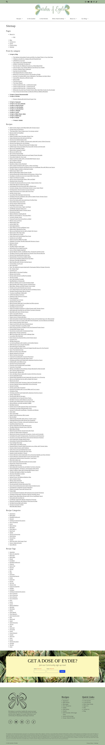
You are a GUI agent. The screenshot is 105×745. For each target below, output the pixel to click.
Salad (11, 621)
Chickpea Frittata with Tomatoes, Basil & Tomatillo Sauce (25, 494)
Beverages (12, 515)
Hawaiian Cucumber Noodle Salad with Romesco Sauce (24, 241)
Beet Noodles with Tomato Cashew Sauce (21, 262)
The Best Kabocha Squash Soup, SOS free (21, 427)
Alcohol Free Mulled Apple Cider (18, 140)
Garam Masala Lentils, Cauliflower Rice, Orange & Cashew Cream (27, 251)
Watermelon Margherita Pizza (18, 229)
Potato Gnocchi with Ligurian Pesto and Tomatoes (23, 406)
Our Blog (84, 19)
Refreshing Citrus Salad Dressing (18, 248)
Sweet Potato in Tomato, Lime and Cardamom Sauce (24, 422)
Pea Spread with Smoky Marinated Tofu (20, 484)
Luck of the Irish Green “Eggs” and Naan (20, 207)
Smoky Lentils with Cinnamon (17, 387)
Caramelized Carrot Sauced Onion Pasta (21, 398)
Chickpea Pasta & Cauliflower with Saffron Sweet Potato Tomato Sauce (28, 196)
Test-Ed (12, 645)
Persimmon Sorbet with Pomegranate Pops (21, 331)
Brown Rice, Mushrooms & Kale (18, 463)
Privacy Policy (13, 45)
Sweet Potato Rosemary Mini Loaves (19, 415)
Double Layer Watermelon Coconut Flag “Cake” (22, 401)
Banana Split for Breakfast (17, 133)
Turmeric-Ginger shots (16, 217)
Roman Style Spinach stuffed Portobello (20, 276)
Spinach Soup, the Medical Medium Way (20, 477)
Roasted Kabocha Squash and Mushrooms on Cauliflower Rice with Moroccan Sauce (32, 167)
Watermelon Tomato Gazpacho (18, 332)
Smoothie (12, 629)
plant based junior (15, 616)
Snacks (11, 539)
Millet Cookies (13, 245)
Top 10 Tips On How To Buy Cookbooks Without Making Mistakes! (30, 91)
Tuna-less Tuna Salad (15, 367)
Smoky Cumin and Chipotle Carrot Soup (20, 288)
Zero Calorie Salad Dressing (17, 370)
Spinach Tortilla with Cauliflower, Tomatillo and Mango (24, 410)
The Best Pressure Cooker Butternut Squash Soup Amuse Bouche (27, 253)
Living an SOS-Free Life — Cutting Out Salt (24, 88)
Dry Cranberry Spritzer (16, 160)
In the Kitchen (44, 19)
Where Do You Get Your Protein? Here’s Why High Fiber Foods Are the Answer (34, 90)
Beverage (12, 555)
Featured (17, 102)
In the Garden (31, 19)
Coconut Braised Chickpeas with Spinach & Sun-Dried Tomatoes (27, 492)
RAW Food (18, 115)
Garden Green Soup (15, 193)
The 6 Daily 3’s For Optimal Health (22, 62)
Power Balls (13, 491)
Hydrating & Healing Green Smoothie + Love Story (23, 458)
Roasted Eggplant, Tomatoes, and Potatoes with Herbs (24, 468)
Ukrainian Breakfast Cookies (17, 474)
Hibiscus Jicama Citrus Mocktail (18, 351)
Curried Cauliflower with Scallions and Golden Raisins (24, 343)
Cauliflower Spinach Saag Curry (18, 208)
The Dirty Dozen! (17, 81)
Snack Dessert (13, 633)
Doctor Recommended (21, 94)
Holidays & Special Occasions (17, 520)
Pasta (11, 610)
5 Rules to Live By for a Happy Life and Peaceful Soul (27, 59)
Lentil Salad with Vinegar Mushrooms (20, 439)
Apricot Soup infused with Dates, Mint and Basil (22, 179)
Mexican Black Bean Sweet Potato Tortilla (21, 172)
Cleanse (12, 564)
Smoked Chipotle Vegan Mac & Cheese (20, 291)
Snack (11, 631)
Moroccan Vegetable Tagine (17, 148)
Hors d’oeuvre (13, 597)
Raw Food (12, 531)
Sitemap (12, 47)
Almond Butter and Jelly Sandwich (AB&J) (21, 403)
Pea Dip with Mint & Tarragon (17, 396)
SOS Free (12, 636)
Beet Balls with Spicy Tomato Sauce (19, 312)
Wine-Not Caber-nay (15, 460)
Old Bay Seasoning (15, 341)
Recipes (18, 19)
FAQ (14, 37)
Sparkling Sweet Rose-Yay (16, 424)
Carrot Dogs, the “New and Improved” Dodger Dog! (23, 145)
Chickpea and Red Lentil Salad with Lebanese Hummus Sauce (26, 360)
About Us (72, 19)
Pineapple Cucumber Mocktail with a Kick (21, 408)
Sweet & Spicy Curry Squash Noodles (19, 344)
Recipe (17, 117)
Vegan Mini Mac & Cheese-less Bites (19, 184)
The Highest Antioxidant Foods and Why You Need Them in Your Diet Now (33, 57)
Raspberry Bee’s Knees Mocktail (18, 164)
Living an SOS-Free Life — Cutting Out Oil (24, 86)
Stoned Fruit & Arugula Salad (17, 363)
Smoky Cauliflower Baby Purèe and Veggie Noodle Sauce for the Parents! (29, 348)
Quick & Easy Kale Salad (16, 198)
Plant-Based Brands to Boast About (22, 72)
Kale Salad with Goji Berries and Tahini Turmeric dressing (25, 467)
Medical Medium (14, 605)
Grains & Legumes (15, 586)
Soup (11, 638)
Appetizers (12, 514)
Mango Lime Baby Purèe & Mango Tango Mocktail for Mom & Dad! (27, 368)
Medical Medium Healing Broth (18, 214)
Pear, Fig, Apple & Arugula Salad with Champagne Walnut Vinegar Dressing (30, 267)
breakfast (12, 561)
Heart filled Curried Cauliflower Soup (19, 227)
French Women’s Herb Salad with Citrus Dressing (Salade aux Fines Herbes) (30, 455)
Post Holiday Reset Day (16, 443)
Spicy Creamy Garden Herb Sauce (19, 322)
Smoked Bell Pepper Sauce (17, 329)
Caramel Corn (13, 270)
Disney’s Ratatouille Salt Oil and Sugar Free (24, 99)
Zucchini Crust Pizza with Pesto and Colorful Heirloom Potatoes (27, 437)
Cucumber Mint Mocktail (16, 336)
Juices (11, 524)
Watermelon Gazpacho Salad (17, 150)
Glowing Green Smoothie (16, 181)
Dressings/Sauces (14, 576)
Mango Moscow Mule (15, 162)
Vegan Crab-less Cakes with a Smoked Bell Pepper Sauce (25, 158)
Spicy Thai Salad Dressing (16, 350)
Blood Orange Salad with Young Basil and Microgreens (24, 303)
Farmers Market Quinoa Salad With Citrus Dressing (23, 384)
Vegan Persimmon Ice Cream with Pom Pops (22, 191)
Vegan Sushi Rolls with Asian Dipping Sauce (21, 324)
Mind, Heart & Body (58, 19)
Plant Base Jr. (13, 529)
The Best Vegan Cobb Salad (17, 246)
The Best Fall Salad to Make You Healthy (20, 472)
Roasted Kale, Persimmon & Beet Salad (20, 257)
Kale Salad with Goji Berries (17, 498)
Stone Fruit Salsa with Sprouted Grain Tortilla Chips (23, 200)
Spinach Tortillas (14, 386)
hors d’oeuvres (14, 598)
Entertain (12, 579)
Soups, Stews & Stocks (16, 543)
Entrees (17, 96)
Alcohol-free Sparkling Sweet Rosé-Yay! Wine (21, 258)
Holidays (12, 590)
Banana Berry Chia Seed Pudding (18, 272)
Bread (11, 559)
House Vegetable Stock (16, 375)
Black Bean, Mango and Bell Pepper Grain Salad (22, 286)
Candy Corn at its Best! (16, 238)
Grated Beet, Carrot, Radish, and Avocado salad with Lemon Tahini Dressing (30, 141)
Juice (11, 600)
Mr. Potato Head (14, 269)
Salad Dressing (14, 622)
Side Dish (12, 628)
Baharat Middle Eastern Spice (17, 315)
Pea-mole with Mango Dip (17, 372)
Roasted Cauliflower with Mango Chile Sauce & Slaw (23, 501)
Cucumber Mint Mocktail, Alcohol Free (20, 195)
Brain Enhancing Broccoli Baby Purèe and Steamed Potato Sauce (27, 327)
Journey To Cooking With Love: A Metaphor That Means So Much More (32, 76)
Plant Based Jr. (13, 614)
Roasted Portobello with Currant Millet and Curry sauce (24, 389)
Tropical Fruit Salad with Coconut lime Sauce (21, 356)
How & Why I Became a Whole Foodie (23, 78)
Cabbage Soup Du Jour (16, 465)
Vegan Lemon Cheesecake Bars (18, 317)
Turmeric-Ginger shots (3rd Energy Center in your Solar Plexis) (26, 188)
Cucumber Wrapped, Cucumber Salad (20, 325)
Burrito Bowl (13, 417)
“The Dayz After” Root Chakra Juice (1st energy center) (24, 131)
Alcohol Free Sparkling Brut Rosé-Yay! (20, 255)
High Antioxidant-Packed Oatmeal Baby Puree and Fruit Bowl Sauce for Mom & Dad (32, 319)
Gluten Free (13, 585)
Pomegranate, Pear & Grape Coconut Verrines (22, 189)
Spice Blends (13, 545)
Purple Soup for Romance (17, 129)
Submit (62, 671)
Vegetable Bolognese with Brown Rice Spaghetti (23, 420)
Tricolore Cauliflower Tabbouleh (18, 293)
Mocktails (12, 527)
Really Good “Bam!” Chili (16, 171)
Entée (11, 578)
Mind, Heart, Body (20, 114)
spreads (12, 643)
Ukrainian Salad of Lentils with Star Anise (21, 451)
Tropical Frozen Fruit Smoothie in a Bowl (20, 219)
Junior (11, 602)
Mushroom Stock (14, 381)
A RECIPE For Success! (19, 60)
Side (11, 626)
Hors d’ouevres (14, 522)
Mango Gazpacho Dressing (17, 353)
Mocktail (12, 607)
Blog (11, 40)
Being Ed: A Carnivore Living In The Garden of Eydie (26, 74)
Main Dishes (13, 526)
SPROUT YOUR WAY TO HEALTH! (21, 64)
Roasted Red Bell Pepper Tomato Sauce (20, 210)
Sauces (11, 624)
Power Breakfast (14, 298)
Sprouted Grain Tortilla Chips (18, 346)
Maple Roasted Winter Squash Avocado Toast (22, 430)
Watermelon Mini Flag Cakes (17, 232)
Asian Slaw (12, 412)
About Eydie (16, 79)
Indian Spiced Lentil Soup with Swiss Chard (21, 358)
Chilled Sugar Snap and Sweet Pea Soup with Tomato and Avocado (27, 146)
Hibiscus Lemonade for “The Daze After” (20, 215)
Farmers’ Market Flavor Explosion (22, 69)
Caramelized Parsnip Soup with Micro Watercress (23, 186)
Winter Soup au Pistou (16, 220)
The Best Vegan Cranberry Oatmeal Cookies (21, 169)
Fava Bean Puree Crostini (16, 205)
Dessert (12, 519)
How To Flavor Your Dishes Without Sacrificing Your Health (29, 67)
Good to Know (19, 105)
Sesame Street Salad (15, 301)
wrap (11, 647)
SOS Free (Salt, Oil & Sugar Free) (18, 541)
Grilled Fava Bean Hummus (17, 294)
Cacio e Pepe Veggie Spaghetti (18, 250)
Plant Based (13, 612)
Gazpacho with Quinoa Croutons (18, 296)
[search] (7, 2)
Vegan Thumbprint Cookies (17, 177)
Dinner (11, 569)
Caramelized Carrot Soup (16, 300)
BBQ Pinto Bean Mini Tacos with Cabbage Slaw (22, 334)
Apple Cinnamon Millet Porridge (18, 239)
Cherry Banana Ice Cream (16, 234)
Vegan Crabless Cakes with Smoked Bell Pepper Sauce (24, 470)
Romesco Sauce (14, 243)
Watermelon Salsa (14, 222)
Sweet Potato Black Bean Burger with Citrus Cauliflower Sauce (26, 496)
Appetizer (12, 552)
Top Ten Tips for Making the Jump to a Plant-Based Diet (27, 66)
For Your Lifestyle (20, 103)
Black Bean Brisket (15, 429)
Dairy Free (12, 566)
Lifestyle (17, 110)
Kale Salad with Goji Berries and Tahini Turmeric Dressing (25, 310)
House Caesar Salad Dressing (17, 203)
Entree (11, 581)
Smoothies (12, 538)
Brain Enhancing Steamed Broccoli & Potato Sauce (23, 337)
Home (11, 43)
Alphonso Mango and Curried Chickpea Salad (22, 282)
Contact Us (13, 42)
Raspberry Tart (14, 134)
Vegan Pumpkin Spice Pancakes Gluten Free (21, 136)
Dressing (12, 574)
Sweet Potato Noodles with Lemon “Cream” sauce (23, 418)
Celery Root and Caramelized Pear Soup (20, 236)
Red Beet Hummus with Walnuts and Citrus (21, 399)
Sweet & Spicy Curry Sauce (17, 482)
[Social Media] (86, 2)
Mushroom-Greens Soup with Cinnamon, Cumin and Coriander (27, 434)
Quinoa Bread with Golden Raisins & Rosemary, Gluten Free (26, 174)
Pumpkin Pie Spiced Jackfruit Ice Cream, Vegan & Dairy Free (25, 183)
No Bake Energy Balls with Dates (18, 503)
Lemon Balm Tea (14, 224)
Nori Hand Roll (14, 265)
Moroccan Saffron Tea (15, 152)
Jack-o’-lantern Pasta (15, 479)
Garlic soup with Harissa (16, 313)
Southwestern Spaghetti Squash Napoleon (21, 487)
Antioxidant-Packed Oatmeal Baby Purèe (20, 441)
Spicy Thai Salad (14, 413)
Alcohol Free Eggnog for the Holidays (19, 143)
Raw (11, 617)
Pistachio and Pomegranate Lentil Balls (20, 365)
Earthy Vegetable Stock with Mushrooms (20, 425)
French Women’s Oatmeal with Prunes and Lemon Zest (24, 456)
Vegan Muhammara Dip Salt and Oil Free (20, 138)
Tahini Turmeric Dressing (16, 355)
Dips (11, 573)
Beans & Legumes (14, 554)
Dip (11, 571)
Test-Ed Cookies (14, 277)
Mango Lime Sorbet (15, 274)
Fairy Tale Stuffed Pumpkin (17, 279)
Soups (11, 640)
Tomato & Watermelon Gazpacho (19, 432)
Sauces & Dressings (15, 534)
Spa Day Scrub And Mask (19, 71)
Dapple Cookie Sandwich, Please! (18, 453)
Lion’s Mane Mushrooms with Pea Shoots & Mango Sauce (25, 289)
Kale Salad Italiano (14, 226)
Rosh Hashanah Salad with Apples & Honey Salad (23, 461)
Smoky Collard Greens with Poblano (19, 448)
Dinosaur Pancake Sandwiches (18, 260)
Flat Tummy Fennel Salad (16, 153)
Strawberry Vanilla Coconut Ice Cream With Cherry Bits (24, 176)
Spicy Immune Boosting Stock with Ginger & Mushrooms (25, 486)
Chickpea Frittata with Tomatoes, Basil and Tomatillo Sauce (25, 382)
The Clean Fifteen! (18, 83)
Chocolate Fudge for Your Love (18, 157)
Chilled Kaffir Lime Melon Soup (18, 362)
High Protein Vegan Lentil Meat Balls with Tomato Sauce (25, 127)
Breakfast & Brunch (15, 517)
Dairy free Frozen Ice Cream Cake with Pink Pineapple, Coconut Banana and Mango (32, 320)
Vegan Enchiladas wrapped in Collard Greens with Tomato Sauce (27, 308)
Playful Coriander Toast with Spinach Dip (20, 489)
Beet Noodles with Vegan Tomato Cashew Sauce (22, 284)
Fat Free (12, 583)
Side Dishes (13, 536)
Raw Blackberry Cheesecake (17, 281)
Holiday (12, 588)
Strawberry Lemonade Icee (17, 305)
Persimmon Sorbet (15, 212)
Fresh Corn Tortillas (15, 475)
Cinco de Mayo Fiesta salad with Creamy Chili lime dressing (25, 374)
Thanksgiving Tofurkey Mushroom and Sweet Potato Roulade (26, 155)
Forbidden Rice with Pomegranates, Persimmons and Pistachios (27, 436)
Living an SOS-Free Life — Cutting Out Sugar (24, 85)
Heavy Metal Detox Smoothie (17, 201)
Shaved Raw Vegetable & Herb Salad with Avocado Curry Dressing (27, 377)
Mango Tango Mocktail (16, 480)
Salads (21, 120)
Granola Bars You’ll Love (16, 263)
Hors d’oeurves (14, 595)
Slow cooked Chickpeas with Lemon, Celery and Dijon (24, 165)
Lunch (17, 112)
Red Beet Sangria (14, 405)
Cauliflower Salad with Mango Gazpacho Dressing (23, 499)
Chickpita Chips (14, 391)
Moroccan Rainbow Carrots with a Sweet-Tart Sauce (23, 231)
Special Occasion (14, 641)
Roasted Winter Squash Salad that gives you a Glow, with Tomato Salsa (29, 446)
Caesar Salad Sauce (15, 394)
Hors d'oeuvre (13, 593)
